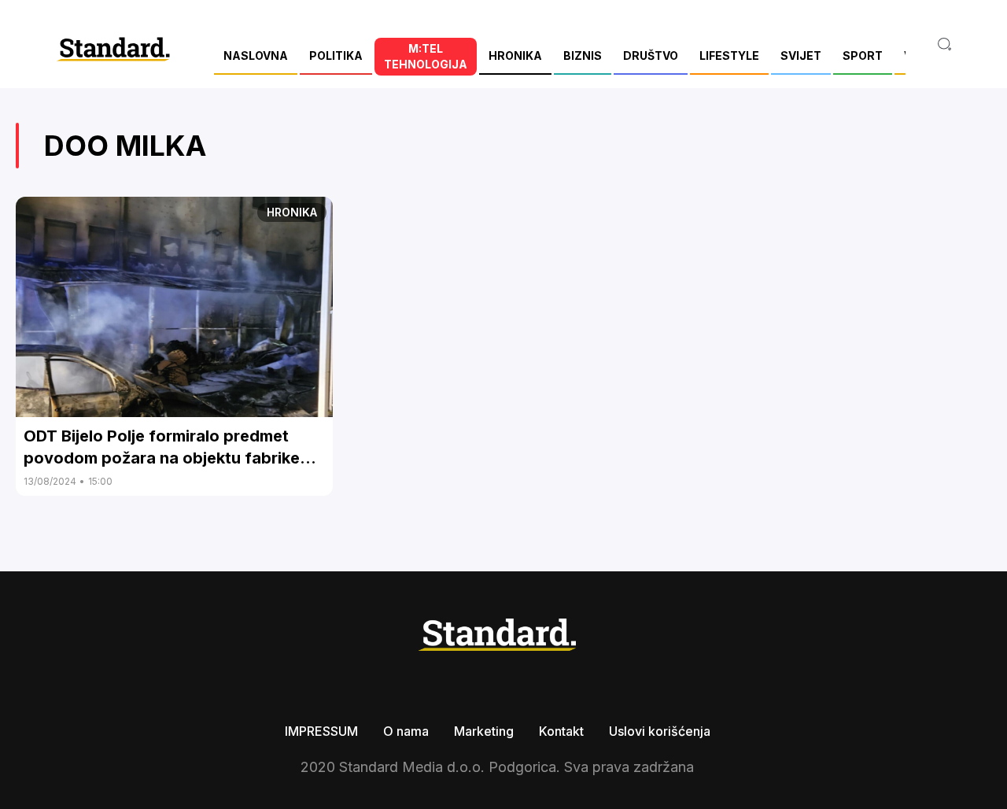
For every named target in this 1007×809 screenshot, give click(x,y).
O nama (406, 731)
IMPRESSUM (321, 731)
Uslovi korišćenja (659, 731)
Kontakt (561, 731)
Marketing (484, 731)
